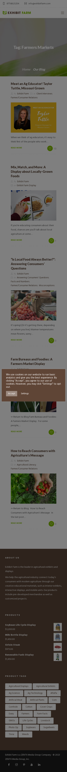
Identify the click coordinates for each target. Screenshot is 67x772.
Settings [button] (25, 393)
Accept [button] (11, 393)
